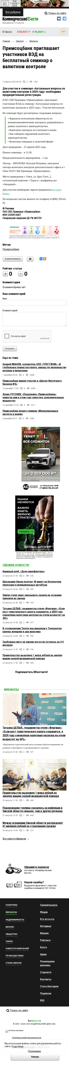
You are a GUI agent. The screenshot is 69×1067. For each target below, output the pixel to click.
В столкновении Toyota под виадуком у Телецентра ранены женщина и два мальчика (32, 630)
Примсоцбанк (11, 249)
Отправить (10, 348)
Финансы (11, 689)
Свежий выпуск (48, 905)
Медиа (44, 912)
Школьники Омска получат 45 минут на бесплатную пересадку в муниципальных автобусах (32, 583)
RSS (42, 1000)
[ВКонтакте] (41, 258)
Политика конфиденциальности (26, 1038)
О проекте (45, 972)
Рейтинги (45, 940)
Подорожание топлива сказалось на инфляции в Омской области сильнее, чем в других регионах (33, 809)
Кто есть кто (47, 919)
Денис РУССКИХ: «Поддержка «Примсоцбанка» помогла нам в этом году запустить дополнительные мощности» (33, 397)
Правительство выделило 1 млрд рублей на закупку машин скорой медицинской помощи (32, 657)
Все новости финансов (14, 838)
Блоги (43, 947)
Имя (5, 298)
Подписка (45, 993)
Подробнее (17, 1046)
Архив (43, 954)
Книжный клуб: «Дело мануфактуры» (24, 571)
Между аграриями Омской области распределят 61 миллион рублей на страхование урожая (33, 824)
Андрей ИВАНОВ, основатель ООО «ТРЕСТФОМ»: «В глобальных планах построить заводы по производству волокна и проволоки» (34, 367)
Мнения (44, 933)
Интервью (45, 926)
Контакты (45, 979)
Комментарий (10, 310)
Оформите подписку (36, 867)
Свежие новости (16, 565)
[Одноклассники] (44, 258)
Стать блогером (49, 986)
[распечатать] (30, 260)
